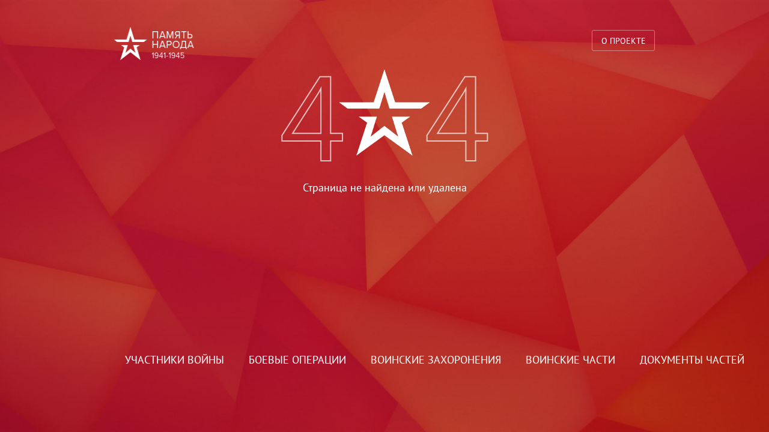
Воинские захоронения (436, 360)
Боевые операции (297, 360)
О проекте (623, 40)
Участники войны (174, 360)
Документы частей (692, 360)
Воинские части (570, 360)
